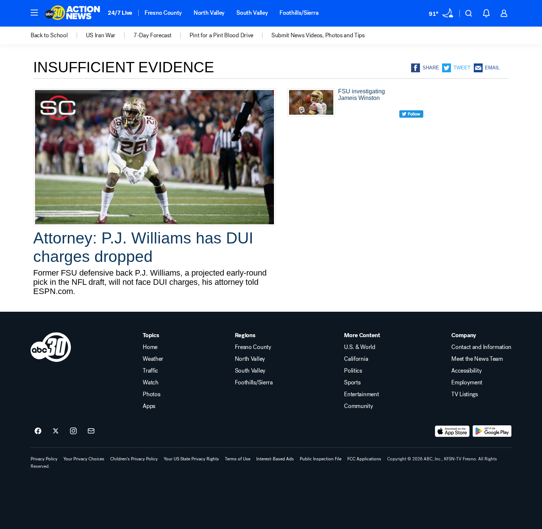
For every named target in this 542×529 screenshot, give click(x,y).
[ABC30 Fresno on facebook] (38, 431)
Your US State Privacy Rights (191, 459)
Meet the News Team (477, 359)
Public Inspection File (320, 459)
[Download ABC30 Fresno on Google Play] (492, 431)
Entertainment (361, 394)
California (356, 359)
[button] (34, 12)
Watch (150, 382)
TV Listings (464, 394)
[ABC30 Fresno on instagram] (73, 431)
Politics (353, 371)
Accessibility (466, 371)
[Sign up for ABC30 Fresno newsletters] (91, 431)
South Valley (252, 13)
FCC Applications (364, 459)
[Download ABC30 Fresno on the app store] (452, 431)
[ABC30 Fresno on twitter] (55, 431)
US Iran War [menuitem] (100, 35)
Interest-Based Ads (275, 459)
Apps (149, 406)
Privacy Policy (44, 459)
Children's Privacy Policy (134, 459)
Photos (151, 394)
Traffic (150, 371)
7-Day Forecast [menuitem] (152, 35)
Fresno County (163, 13)
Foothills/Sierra (298, 13)
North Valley (209, 13)
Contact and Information (481, 347)
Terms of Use (237, 459)
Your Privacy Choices (83, 459)
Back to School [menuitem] (49, 35)
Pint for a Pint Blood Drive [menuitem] (221, 35)
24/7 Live (120, 13)
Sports (352, 382)
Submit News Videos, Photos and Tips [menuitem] (318, 35)
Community (358, 406)
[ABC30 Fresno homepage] (72, 13)
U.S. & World (359, 347)
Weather (153, 359)
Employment (466, 382)
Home (150, 347)
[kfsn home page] (51, 347)
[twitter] (411, 127)
